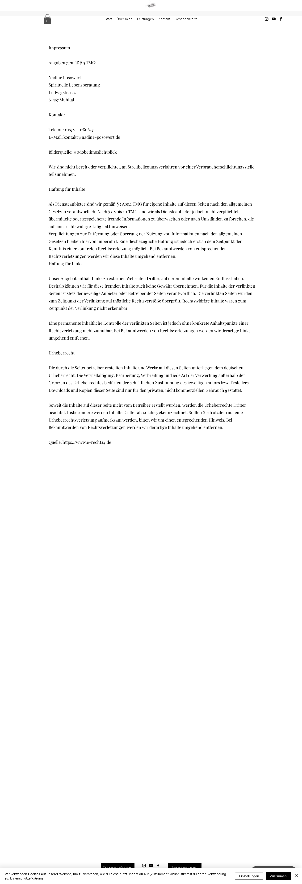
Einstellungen (249, 876)
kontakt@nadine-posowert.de (91, 137)
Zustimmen (278, 876)
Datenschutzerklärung (26, 878)
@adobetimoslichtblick (95, 152)
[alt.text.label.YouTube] (273, 19)
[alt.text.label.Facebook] (280, 19)
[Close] (296, 876)
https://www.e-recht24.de (87, 442)
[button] (47, 19)
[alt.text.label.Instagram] (266, 19)
